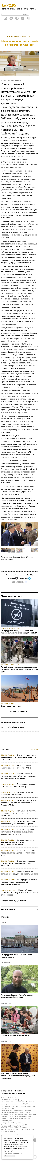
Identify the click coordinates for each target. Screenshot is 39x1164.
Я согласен (9, 1156)
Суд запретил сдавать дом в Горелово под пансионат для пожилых (18, 863)
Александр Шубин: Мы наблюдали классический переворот (17, 996)
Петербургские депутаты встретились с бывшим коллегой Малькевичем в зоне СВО (19, 669)
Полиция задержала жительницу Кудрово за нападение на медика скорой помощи (17, 831)
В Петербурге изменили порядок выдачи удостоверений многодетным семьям (19, 882)
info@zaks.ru (21, 1127)
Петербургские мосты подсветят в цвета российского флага (18, 822)
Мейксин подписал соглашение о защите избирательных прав (19, 872)
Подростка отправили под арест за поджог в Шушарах (18, 785)
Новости (5, 750)
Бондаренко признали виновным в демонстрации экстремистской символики (18, 842)
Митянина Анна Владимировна (13, 727)
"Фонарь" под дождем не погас (15, 1035)
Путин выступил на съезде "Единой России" (17, 793)
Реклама (19, 1091)
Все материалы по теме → (20, 712)
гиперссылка (23, 1106)
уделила (4, 190)
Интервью (5, 963)
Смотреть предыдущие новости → (19, 901)
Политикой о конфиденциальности (13, 1152)
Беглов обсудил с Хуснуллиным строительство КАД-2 (16, 766)
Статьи (10, 36)
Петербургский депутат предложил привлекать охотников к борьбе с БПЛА (19, 631)
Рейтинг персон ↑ (19, 909)
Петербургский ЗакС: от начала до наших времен (16, 955)
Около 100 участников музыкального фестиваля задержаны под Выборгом (18, 757)
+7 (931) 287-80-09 (8, 1127)
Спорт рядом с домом (11, 706)
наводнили (18, 349)
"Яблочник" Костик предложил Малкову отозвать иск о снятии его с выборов (19, 892)
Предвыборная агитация (13, 1093)
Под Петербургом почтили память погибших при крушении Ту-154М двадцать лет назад (19, 776)
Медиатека (6, 1003)
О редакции (7, 1091)
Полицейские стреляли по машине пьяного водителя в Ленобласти (18, 813)
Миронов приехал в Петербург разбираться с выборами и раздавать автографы (18, 1075)
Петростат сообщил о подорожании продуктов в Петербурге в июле (18, 852)
